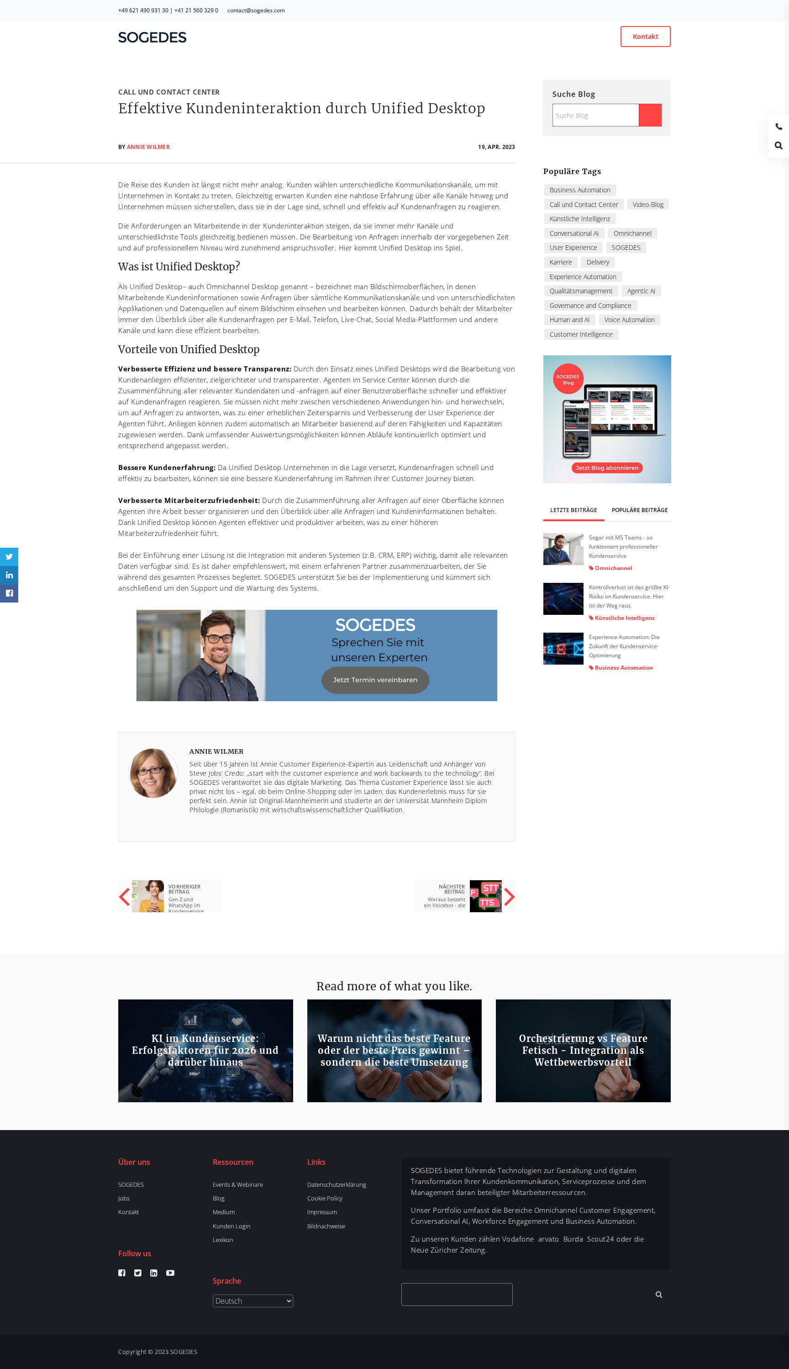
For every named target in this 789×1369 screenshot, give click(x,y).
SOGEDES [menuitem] (131, 1184)
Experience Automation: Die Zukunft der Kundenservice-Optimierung (624, 646)
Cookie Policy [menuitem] (324, 1198)
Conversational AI (574, 233)
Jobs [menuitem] (124, 1198)
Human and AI (570, 319)
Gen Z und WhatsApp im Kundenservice (186, 905)
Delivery (598, 262)
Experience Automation (583, 276)
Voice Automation (630, 319)
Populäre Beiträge (640, 510)
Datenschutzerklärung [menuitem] (336, 1184)
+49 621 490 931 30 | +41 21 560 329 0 (168, 10)
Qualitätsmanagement (581, 290)
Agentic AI (641, 290)
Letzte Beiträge (573, 510)
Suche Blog (573, 94)
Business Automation (580, 189)
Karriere (561, 262)
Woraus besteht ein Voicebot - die (444, 902)
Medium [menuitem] (224, 1212)
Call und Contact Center (169, 92)
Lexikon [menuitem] (223, 1240)
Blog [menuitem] (219, 1198)
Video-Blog (648, 204)
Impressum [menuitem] (322, 1212)
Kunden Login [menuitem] (232, 1226)
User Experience (573, 247)
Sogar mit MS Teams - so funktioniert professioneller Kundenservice (623, 547)
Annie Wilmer (148, 147)
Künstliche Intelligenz (580, 218)
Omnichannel (633, 233)
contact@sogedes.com (256, 10)
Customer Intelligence (581, 334)
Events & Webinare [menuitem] (238, 1184)
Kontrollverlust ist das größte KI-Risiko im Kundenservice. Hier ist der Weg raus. (629, 596)
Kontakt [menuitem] (128, 1212)
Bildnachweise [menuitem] (326, 1226)
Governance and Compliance (590, 305)
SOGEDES (626, 247)
